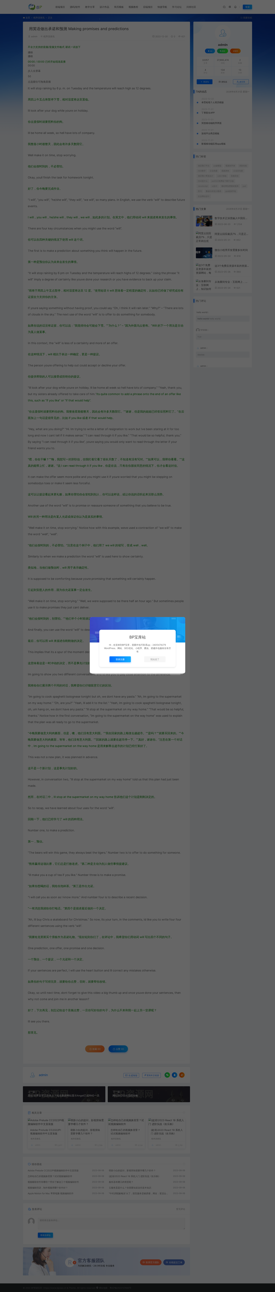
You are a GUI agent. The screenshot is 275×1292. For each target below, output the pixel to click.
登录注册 (120, 659)
